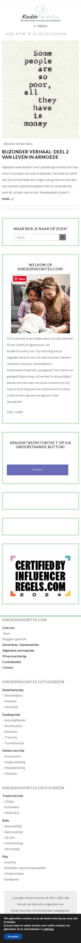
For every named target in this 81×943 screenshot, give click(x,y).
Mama (28, 143)
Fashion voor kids (13, 750)
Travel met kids (12, 795)
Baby (5, 820)
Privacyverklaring (14, 656)
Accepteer (13, 936)
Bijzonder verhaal (14, 143)
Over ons (8, 627)
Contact (7, 667)
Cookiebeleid (11, 662)
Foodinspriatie (11, 714)
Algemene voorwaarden (18, 650)
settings (49, 929)
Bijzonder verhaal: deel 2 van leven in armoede (35, 154)
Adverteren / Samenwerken (20, 644)
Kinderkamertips (13, 690)
